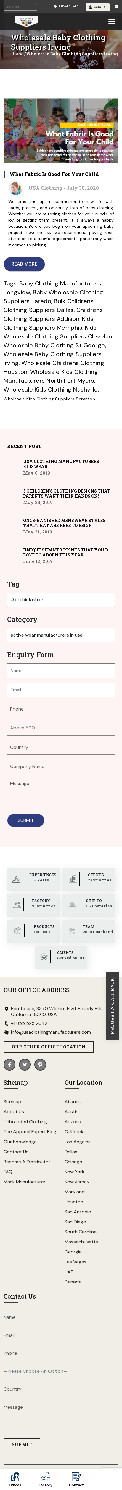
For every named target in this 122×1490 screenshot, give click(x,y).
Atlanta (73, 1101)
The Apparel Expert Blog (30, 1132)
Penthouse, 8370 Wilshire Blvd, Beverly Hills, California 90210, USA (57, 1011)
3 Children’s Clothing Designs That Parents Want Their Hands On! (66, 493)
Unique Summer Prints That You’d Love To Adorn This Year (65, 552)
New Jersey (77, 1182)
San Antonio (78, 1212)
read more (24, 264)
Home (17, 54)
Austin (71, 1112)
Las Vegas (75, 1262)
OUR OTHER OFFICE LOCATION (49, 1047)
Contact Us (16, 1152)
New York (74, 1172)
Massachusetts (81, 1242)
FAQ (8, 1172)
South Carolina (81, 1232)
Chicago (73, 1162)
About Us (14, 1112)
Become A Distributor (27, 1162)
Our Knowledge (20, 1142)
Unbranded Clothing (25, 1122)
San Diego (75, 1222)
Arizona (73, 1122)
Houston (74, 1202)
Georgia (73, 1252)
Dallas (71, 1152)
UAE (69, 1272)
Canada (73, 1282)
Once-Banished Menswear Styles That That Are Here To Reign (64, 523)
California (75, 1132)
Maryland (75, 1192)
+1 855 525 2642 (29, 1023)
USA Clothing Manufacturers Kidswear (61, 464)
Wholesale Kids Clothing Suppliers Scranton (49, 399)
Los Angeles (78, 1142)
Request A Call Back (112, 1006)
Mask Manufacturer (25, 1182)
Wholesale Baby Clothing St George (54, 345)
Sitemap (12, 1101)
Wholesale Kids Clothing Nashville (51, 389)
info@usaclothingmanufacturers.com (51, 1032)
